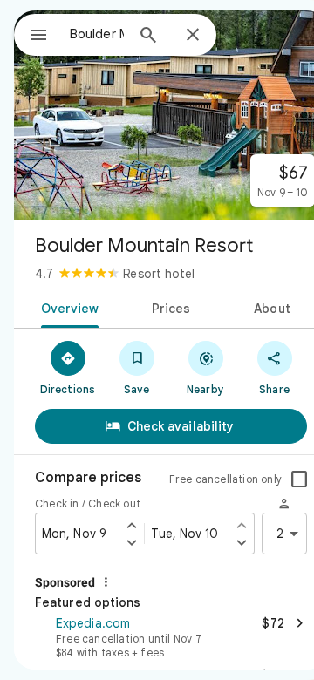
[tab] (66, 307)
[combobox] (97, 34)
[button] (171, 635)
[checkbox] (299, 479)
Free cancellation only (225, 479)
